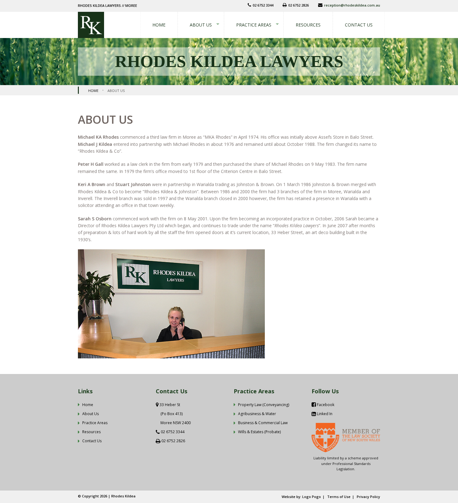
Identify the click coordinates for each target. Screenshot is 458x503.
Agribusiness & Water (257, 413)
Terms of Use (339, 496)
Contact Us (359, 25)
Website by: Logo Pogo (301, 496)
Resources (308, 25)
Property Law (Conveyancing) (263, 404)
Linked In (324, 413)
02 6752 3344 (172, 431)
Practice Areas (253, 25)
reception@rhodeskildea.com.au (352, 5)
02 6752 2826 (173, 440)
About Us (201, 25)
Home (158, 25)
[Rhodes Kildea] (91, 24)
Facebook (325, 404)
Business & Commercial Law (263, 422)
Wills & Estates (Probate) (259, 431)
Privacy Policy (368, 496)
